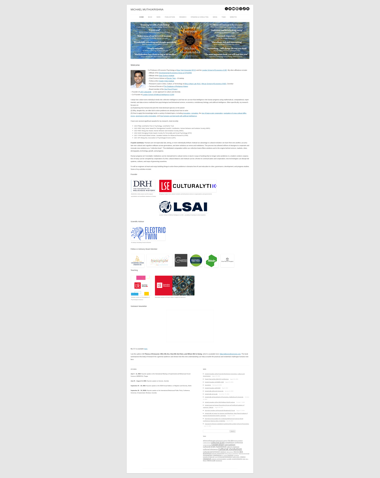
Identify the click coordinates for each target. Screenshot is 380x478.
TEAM (224, 17)
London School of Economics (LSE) (214, 70)
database (223, 452)
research (207, 458)
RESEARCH (182, 17)
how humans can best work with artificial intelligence (178, 116)
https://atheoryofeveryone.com (230, 354)
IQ (222, 455)
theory (205, 460)
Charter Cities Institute (166, 81)
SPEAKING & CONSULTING (199, 17)
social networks (237, 459)
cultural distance (210, 449)
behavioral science (222, 440)
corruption (194, 113)
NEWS (158, 17)
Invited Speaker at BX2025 (212, 388)
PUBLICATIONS (170, 17)
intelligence (217, 455)
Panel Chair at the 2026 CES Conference (217, 379)
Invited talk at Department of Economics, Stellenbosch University (224, 397)
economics (207, 453)
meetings (230, 455)
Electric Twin (171, 78)
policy (216, 457)
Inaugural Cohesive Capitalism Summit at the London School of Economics (227, 424)
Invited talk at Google (211, 394)
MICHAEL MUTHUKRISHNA (147, 9)
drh (241, 451)
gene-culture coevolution (231, 453)
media (225, 455)
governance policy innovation (146, 116)
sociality (229, 459)
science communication (219, 459)
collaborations (206, 442)
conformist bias (207, 445)
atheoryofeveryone (209, 440)
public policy (236, 457)
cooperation (217, 444)
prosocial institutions (225, 457)
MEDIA (215, 17)
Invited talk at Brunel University (214, 391)
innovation (186, 113)
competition (229, 442)
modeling (236, 455)
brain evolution (238, 440)
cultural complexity (233, 447)
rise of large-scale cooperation (212, 113)
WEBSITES (233, 17)
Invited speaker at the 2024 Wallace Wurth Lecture (220, 402)
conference (239, 442)
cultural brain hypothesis (214, 446)
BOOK (150, 17)
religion (243, 457)
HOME (141, 17)
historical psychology (244, 453)
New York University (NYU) (186, 70)
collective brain (218, 442)
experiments (221, 453)
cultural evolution (230, 449)
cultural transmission (211, 451)
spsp (244, 459)
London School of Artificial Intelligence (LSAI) (158, 94)
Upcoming (208, 385)
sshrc (247, 459)
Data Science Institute (166, 75)
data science (230, 452)
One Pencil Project (170, 89)
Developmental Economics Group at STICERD (175, 73)
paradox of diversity (208, 457)
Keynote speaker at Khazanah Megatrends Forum (220, 410)
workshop (219, 460)
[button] (138, 79)
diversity (236, 452)
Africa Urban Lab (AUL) (192, 84)
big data (231, 441)
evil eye (214, 453)
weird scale (211, 460)
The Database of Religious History (176, 86)
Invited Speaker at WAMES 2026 (214, 382)
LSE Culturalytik (145, 92)
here (145, 349)
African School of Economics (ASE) (213, 84)
